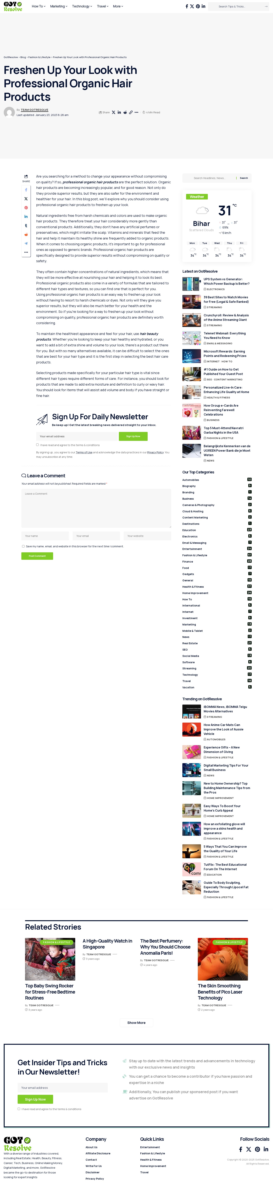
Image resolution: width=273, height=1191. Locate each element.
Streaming (214, 307)
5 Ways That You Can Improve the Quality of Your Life (225, 848)
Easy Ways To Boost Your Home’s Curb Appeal (222, 808)
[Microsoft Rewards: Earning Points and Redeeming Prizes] (191, 356)
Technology (216, 674)
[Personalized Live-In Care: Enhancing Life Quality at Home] (191, 392)
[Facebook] (187, 6)
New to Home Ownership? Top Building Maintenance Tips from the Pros (227, 787)
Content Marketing (228, 379)
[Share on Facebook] (26, 189)
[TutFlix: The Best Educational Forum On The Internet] (191, 869)
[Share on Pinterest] (26, 207)
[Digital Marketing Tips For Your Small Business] (191, 770)
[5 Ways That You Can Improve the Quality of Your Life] (191, 851)
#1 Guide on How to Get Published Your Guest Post (223, 371)
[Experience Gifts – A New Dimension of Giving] (191, 752)
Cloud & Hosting (216, 511)
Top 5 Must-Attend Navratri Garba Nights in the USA (223, 430)
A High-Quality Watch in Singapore (107, 944)
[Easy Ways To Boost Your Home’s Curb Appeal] (191, 811)
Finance (216, 561)
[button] (131, 112)
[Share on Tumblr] (26, 225)
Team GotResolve (34, 109)
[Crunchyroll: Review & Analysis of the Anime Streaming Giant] (191, 320)
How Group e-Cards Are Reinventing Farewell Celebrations (221, 409)
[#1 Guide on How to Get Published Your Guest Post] (191, 374)
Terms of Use (84, 452)
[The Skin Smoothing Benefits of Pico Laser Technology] (223, 959)
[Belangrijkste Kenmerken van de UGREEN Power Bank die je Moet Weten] (191, 451)
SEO (209, 379)
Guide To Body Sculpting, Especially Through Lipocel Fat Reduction (226, 887)
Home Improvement (216, 593)
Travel (216, 681)
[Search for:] (213, 178)
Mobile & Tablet (216, 630)
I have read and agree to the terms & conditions (70, 445)
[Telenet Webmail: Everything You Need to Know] (191, 338)
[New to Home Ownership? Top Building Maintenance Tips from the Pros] (191, 788)
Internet (213, 361)
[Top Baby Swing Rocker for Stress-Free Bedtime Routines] (50, 959)
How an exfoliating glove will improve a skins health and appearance (224, 828)
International (216, 605)
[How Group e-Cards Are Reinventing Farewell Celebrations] (191, 410)
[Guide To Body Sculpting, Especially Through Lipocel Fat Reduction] (191, 887)
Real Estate (216, 643)
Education (216, 530)
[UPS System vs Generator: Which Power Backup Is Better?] (191, 284)
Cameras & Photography (216, 505)
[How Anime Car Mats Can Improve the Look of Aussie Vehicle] (191, 730)
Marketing (216, 624)
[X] (192, 6)
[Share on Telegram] (26, 243)
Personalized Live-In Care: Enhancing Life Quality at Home (226, 389)
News (210, 460)
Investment (216, 618)
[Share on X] (113, 112)
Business (213, 420)
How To (227, 361)
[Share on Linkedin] (119, 112)
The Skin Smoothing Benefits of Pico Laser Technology (220, 991)
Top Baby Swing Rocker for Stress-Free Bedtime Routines (50, 991)
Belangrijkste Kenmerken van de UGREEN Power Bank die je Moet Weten (227, 450)
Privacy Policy (155, 452)
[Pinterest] (198, 6)
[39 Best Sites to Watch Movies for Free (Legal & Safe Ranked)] (191, 302)
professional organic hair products (90, 182)
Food (216, 568)
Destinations (216, 523)
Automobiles (216, 480)
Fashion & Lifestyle (220, 438)
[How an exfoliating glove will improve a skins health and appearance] (191, 829)
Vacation (216, 687)
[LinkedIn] (203, 6)
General (216, 580)
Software (216, 662)
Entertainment (216, 549)
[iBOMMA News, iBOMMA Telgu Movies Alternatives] (191, 712)
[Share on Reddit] (125, 112)
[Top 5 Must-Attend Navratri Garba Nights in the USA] (191, 433)
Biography (216, 486)
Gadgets (216, 574)
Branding (216, 492)
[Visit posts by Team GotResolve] (9, 112)
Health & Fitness (218, 397)
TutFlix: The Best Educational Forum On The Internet (225, 867)
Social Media (216, 656)
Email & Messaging (219, 343)
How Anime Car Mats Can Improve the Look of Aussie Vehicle (223, 729)
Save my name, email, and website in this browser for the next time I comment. (75, 546)
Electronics (216, 289)
